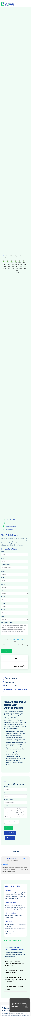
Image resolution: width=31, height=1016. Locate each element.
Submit (6, 651)
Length (3, 571)
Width (3, 577)
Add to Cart (10, 833)
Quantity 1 (4, 597)
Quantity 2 (4, 603)
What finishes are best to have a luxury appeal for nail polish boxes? (14, 963)
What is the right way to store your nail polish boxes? (14, 948)
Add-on (3, 616)
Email (2, 558)
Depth (3, 584)
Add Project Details (7, 622)
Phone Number (5, 564)
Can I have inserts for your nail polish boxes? (14, 971)
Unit (2, 590)
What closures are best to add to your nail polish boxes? (14, 988)
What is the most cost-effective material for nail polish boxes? (14, 979)
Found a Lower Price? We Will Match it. (15, 690)
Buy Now (10, 838)
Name (3, 551)
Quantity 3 (4, 610)
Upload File (12, 822)
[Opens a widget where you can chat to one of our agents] (19, 1006)
